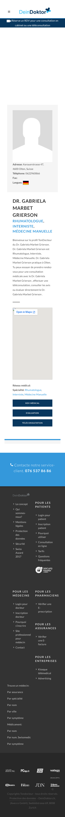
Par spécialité (14, 698)
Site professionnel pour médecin (23, 636)
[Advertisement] (32, 70)
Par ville (11, 711)
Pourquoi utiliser (43, 535)
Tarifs (41, 551)
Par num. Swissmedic (19, 737)
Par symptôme (15, 717)
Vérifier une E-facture (42, 640)
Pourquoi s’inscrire (21, 623)
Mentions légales (21, 523)
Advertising (44, 678)
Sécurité (20, 543)
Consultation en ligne (45, 544)
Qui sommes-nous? (21, 513)
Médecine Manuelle (32, 231)
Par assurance (15, 692)
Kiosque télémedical (44, 671)
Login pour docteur (22, 605)
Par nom (12, 704)
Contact (20, 647)
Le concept (22, 504)
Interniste (23, 226)
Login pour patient (44, 517)
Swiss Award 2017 (19, 552)
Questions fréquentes (44, 558)
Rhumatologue (28, 221)
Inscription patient (44, 526)
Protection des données (22, 534)
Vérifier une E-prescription (45, 607)
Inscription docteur (22, 614)
